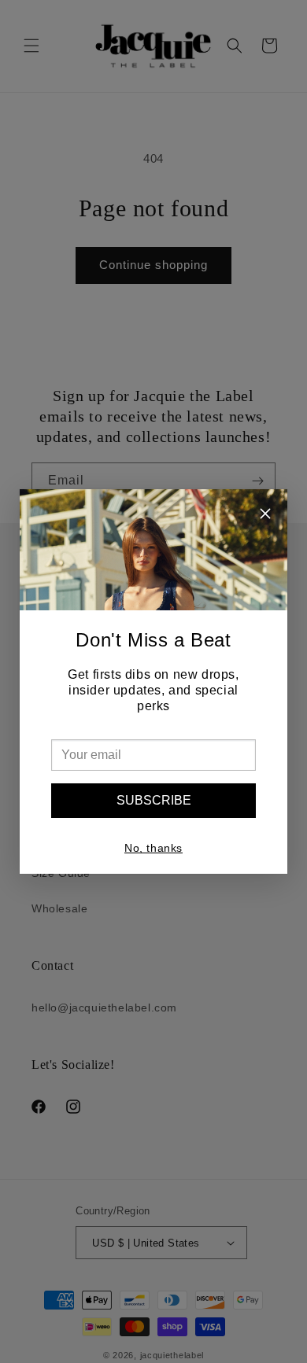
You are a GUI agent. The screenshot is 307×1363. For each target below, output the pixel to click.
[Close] (265, 515)
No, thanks (153, 848)
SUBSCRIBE (154, 800)
